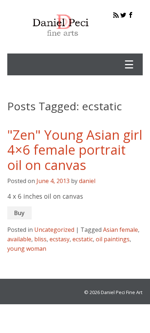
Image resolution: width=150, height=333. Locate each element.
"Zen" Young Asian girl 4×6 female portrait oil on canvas (74, 150)
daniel (87, 181)
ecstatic (82, 239)
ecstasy (60, 239)
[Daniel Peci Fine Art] (61, 41)
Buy (19, 213)
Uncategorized (54, 230)
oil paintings (113, 239)
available (19, 239)
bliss (40, 239)
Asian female (120, 230)
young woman (26, 249)
